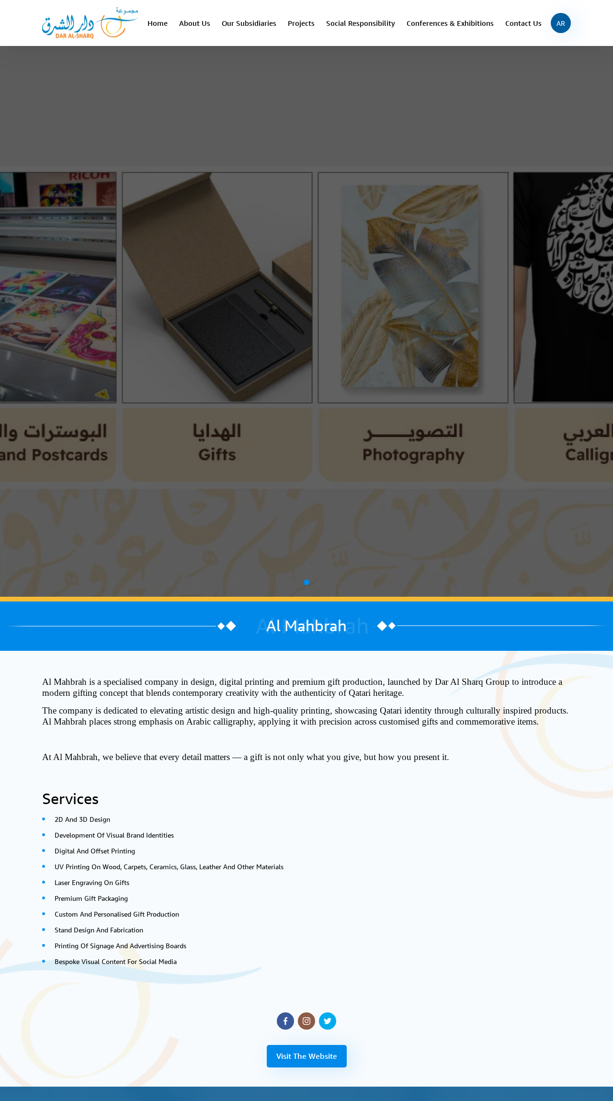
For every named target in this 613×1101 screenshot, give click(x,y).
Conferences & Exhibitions (450, 23)
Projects (301, 23)
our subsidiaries (249, 23)
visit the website (306, 1056)
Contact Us (523, 23)
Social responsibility (360, 23)
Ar (560, 23)
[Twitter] (327, 1021)
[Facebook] (285, 1021)
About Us (194, 23)
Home (158, 23)
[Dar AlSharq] (90, 22)
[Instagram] (306, 1021)
